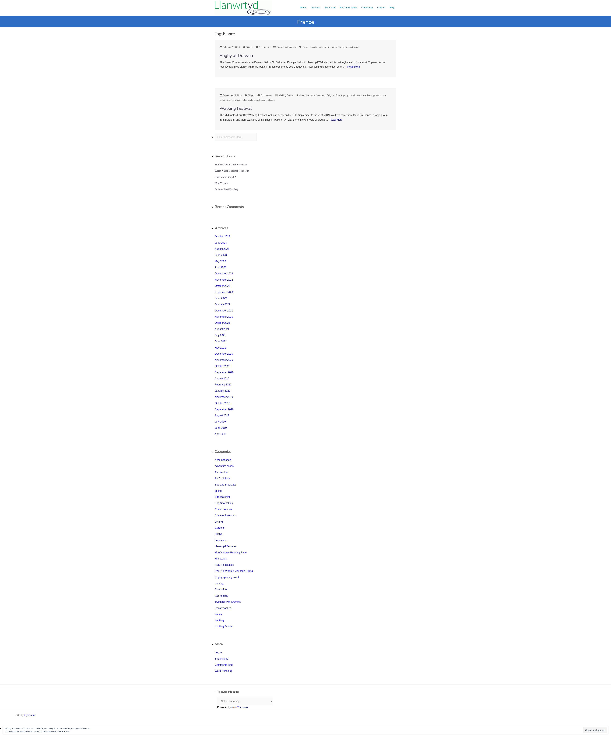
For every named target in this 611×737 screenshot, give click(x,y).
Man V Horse (222, 183)
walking (251, 100)
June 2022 (221, 298)
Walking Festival (236, 108)
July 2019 (220, 421)
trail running (221, 595)
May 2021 (220, 347)
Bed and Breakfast (225, 484)
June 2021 (221, 341)
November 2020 (224, 360)
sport (350, 47)
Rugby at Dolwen (236, 56)
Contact (381, 7)
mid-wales (336, 47)
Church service (223, 509)
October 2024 (222, 236)
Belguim (330, 95)
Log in (218, 652)
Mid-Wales (221, 558)
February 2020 (223, 384)
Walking (219, 620)
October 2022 (222, 286)
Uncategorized (223, 608)
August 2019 (222, 415)
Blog (392, 7)
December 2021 (224, 310)
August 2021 (222, 329)
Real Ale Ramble (224, 564)
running (219, 583)
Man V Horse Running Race (231, 552)
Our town (315, 7)
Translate (242, 707)
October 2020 (222, 366)
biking (218, 490)
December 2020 (224, 353)
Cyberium (29, 715)
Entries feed (221, 658)
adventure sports (224, 466)
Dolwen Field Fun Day (226, 189)
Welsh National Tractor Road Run (232, 170)
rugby (344, 47)
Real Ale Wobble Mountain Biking (234, 571)
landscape (361, 95)
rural (228, 100)
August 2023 (222, 249)
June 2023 (221, 255)
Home (303, 7)
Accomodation (223, 460)
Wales (218, 614)
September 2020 (224, 372)
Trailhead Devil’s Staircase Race (231, 164)
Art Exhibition (222, 478)
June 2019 (221, 427)
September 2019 (224, 409)
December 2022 (224, 273)
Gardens (220, 527)
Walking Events (286, 95)
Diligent (249, 47)
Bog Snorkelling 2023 (226, 177)
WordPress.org (223, 671)
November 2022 (224, 279)
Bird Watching (223, 497)
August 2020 (222, 378)
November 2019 (224, 397)
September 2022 (224, 292)
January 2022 (222, 304)
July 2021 (220, 335)
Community (367, 7)
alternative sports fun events (312, 95)
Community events (225, 515)
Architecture (221, 472)
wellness (271, 100)
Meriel (327, 47)
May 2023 (220, 261)
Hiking (218, 534)
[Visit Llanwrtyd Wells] (243, 7)
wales (356, 47)
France (305, 47)
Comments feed (224, 665)
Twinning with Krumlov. (228, 602)
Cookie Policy (63, 731)
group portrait (349, 95)
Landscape (221, 540)
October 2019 (222, 403)
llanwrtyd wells (316, 47)
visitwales (235, 100)
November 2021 (224, 316)
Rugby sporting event (286, 47)
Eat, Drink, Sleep (348, 7)
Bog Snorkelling (224, 503)
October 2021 (222, 322)
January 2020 (222, 390)
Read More (353, 66)
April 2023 (220, 267)
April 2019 (220, 434)
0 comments (264, 47)
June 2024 (221, 242)
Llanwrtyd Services (225, 546)
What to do (330, 7)
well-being (260, 100)
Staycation (221, 589)
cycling (219, 521)
